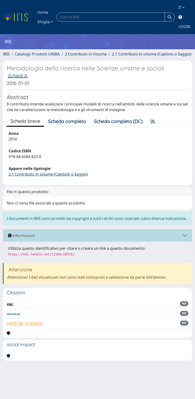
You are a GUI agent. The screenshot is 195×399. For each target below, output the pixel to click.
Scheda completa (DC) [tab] (118, 121)
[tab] (153, 121)
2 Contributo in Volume (86, 54)
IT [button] (180, 7)
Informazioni (23, 235)
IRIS (6, 54)
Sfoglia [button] (43, 21)
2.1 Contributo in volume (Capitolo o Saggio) (151, 54)
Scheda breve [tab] (25, 121)
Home (42, 12)
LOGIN (184, 26)
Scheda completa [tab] (67, 121)
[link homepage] (17, 17)
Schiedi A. (18, 75)
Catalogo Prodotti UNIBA (37, 54)
